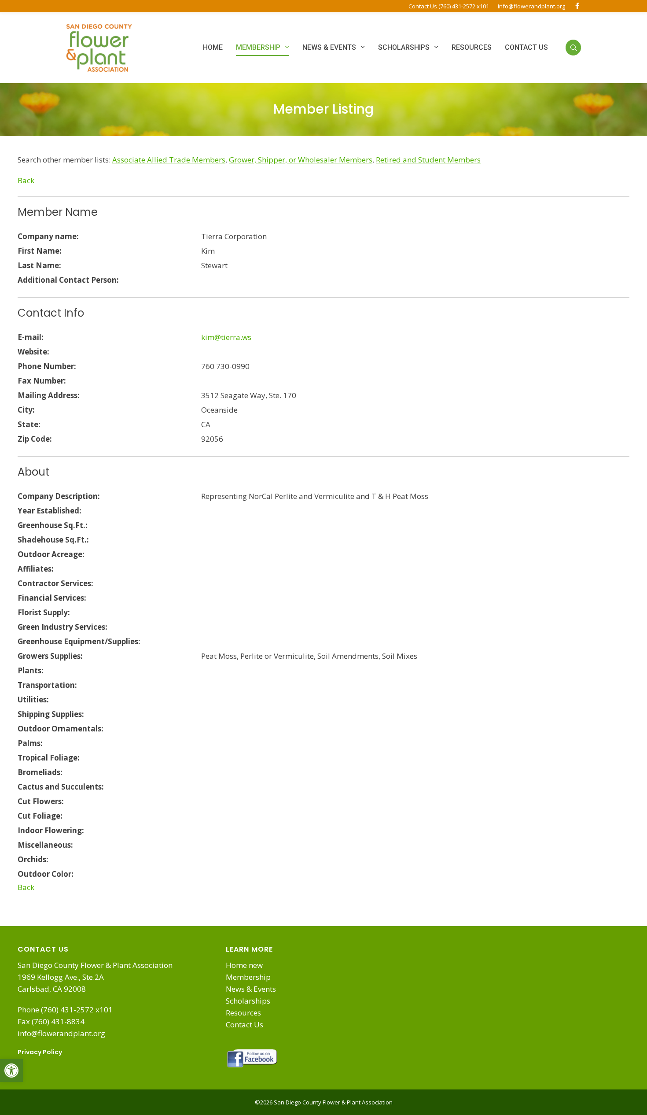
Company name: (48, 236)
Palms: (30, 743)
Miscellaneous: (45, 845)
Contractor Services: (55, 583)
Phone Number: (47, 366)
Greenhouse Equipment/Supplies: (79, 641)
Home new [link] (244, 965)
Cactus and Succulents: (61, 787)
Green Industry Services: (62, 627)
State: (29, 424)
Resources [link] (243, 1013)
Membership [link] (248, 977)
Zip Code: (35, 439)
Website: (33, 352)
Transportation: (47, 685)
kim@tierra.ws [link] (226, 337)
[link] (11, 1070)
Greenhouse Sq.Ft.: (53, 525)
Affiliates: (36, 569)
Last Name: (39, 265)
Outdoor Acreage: (51, 554)
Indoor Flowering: (51, 830)
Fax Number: (42, 381)
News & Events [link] (251, 989)
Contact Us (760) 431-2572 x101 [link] (448, 6)
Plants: (31, 670)
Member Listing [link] (323, 109)
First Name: (40, 251)
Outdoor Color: (46, 874)
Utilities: (33, 699)
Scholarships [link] (248, 1001)
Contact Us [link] (244, 1024)
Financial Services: (52, 598)
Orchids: (33, 859)
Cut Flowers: (41, 801)
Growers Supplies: (50, 656)
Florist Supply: (44, 612)
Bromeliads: (40, 772)
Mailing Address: (49, 395)
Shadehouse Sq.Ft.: (53, 540)
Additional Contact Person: (68, 280)
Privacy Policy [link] (40, 1052)
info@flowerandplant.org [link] (531, 6)
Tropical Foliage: (49, 758)
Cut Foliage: (40, 816)
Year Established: (49, 511)
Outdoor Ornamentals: (60, 729)
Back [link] (26, 180)
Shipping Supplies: (51, 714)
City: (26, 410)
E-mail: (31, 337)
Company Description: (59, 496)
